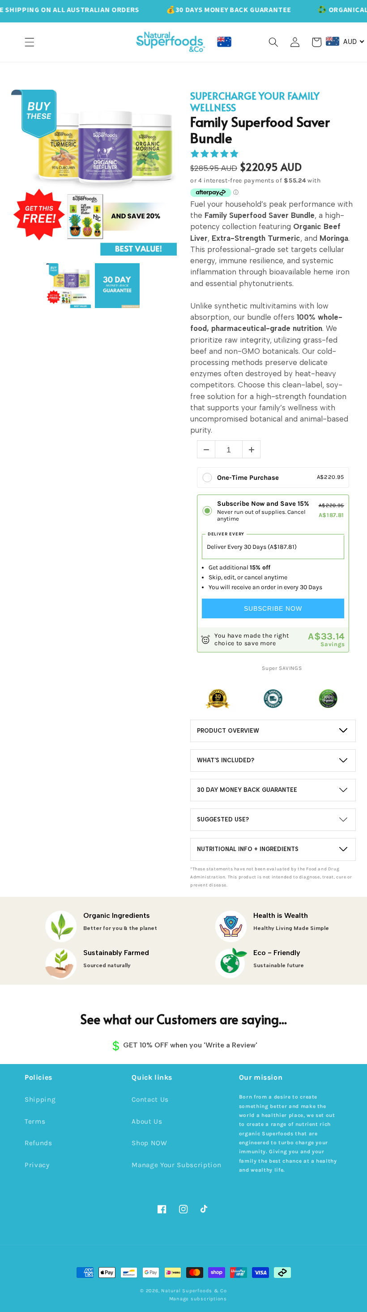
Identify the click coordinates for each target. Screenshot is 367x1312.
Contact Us (150, 1099)
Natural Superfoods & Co (194, 1291)
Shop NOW (149, 1143)
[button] (29, 42)
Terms (35, 1121)
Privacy (37, 1165)
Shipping (40, 1099)
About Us (147, 1121)
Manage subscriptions (198, 1299)
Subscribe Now (273, 608)
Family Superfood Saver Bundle (260, 129)
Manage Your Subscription (176, 1165)
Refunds (38, 1143)
